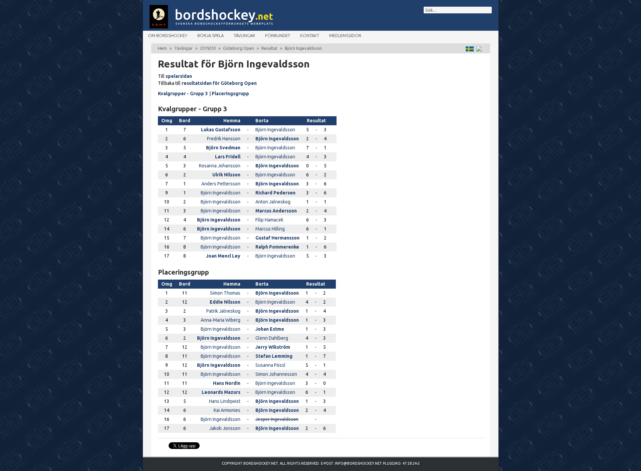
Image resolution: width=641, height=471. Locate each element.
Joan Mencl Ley (223, 256)
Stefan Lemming (273, 356)
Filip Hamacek (269, 219)
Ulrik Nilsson (226, 174)
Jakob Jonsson (224, 428)
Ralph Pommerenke (277, 247)
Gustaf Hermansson (277, 238)
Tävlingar (244, 35)
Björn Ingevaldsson (275, 129)
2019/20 (208, 48)
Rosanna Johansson (219, 165)
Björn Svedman (223, 147)
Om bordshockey (167, 35)
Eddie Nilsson (225, 302)
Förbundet (277, 35)
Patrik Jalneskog (223, 311)
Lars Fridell (227, 156)
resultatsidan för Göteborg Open (219, 83)
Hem (162, 48)
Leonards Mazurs (221, 392)
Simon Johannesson (276, 374)
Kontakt (309, 35)
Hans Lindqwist (224, 401)
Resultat (269, 48)
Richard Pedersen (275, 192)
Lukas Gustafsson (220, 129)
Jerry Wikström (272, 347)
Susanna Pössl (270, 365)
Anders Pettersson (220, 183)
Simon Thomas (225, 293)
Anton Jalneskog (272, 201)
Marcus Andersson (276, 210)
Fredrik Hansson (223, 138)
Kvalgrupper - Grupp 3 (183, 93)
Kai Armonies (227, 410)
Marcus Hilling (270, 228)
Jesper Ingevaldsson (276, 419)
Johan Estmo (269, 329)
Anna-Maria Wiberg (220, 320)
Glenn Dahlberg (271, 338)
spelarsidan (179, 76)
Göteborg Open (238, 48)
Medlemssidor (345, 35)
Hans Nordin (226, 383)
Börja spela (210, 35)
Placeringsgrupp (230, 93)
